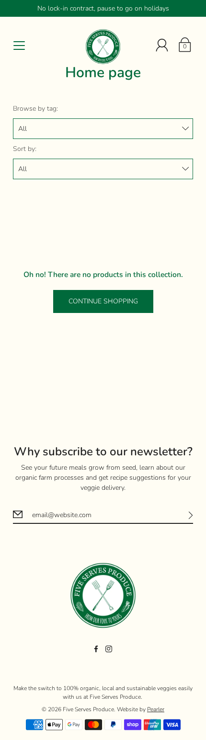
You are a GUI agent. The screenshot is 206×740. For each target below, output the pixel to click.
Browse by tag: (35, 108)
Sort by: (24, 148)
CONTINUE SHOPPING (103, 301)
